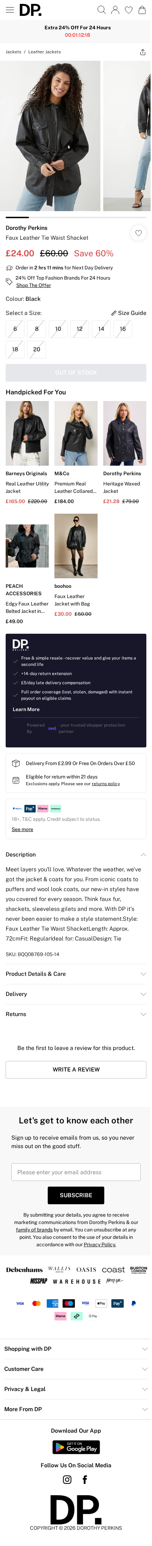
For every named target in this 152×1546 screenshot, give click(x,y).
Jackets (13, 51)
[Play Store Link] (73, 1436)
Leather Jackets (44, 51)
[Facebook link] (82, 1469)
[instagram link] (64, 1469)
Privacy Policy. (97, 1234)
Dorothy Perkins (26, 222)
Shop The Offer (33, 280)
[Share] (137, 52)
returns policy (106, 773)
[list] (73, 137)
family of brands (31, 1219)
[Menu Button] (10, 10)
